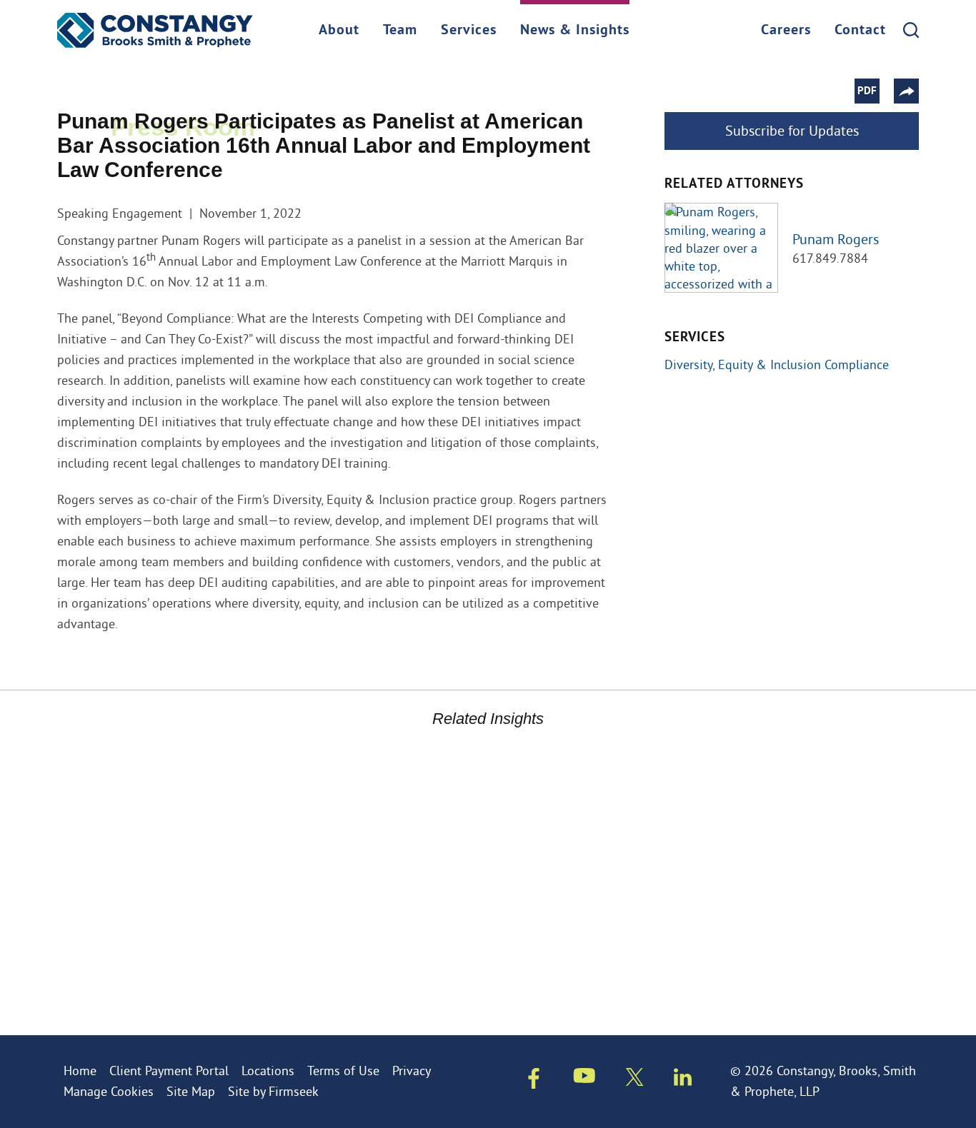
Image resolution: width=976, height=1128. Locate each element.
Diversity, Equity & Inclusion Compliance (776, 364)
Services (469, 30)
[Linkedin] (682, 1080)
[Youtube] (584, 1078)
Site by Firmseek (273, 1091)
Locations (267, 1070)
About (339, 30)
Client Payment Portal (169, 1070)
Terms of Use (343, 1070)
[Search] (911, 30)
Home (80, 1070)
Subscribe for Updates (792, 130)
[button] (906, 91)
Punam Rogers (835, 239)
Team (400, 30)
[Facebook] (533, 1081)
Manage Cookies (109, 1091)
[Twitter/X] (634, 1080)
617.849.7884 (830, 258)
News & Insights (574, 30)
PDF (867, 92)
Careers (786, 30)
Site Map (190, 1091)
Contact (860, 30)
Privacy (411, 1070)
